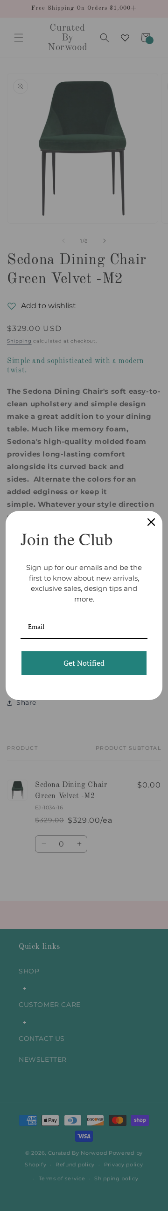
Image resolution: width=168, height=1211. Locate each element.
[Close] (151, 522)
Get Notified (84, 663)
